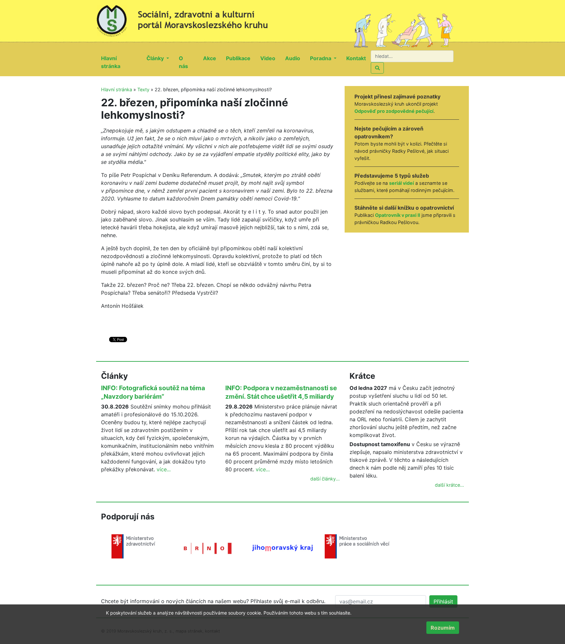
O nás (188, 62)
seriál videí (401, 183)
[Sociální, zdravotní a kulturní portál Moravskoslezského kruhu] (189, 18)
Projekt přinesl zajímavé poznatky (397, 96)
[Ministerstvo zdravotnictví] (133, 546)
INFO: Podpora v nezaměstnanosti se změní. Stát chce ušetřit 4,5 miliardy (281, 392)
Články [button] (155, 58)
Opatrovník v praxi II (397, 215)
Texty (143, 89)
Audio (295, 58)
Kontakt (358, 58)
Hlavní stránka (121, 62)
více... (164, 469)
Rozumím (443, 627)
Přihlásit (443, 601)
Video (270, 58)
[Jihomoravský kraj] (282, 547)
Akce (212, 58)
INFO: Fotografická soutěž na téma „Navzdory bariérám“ (153, 392)
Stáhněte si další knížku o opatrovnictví (404, 207)
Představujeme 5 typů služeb (391, 175)
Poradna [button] (321, 58)
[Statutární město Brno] (208, 548)
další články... (325, 478)
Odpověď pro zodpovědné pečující (394, 111)
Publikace (240, 58)
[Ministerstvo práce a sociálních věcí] (357, 546)
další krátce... (449, 485)
